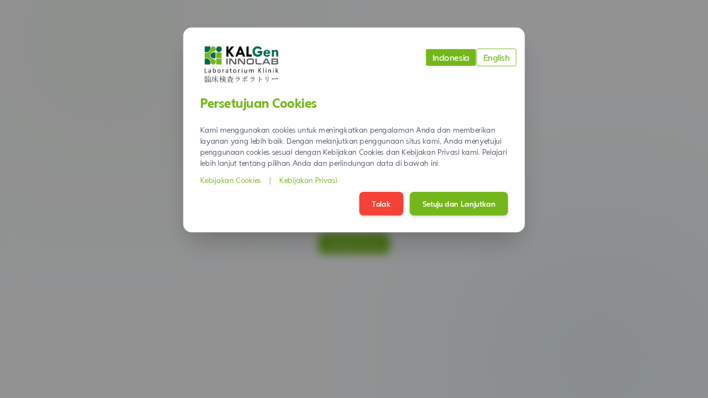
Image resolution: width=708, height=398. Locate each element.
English (496, 57)
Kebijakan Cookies (230, 180)
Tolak (381, 203)
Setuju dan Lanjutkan (459, 203)
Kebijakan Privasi (308, 180)
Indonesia (451, 57)
